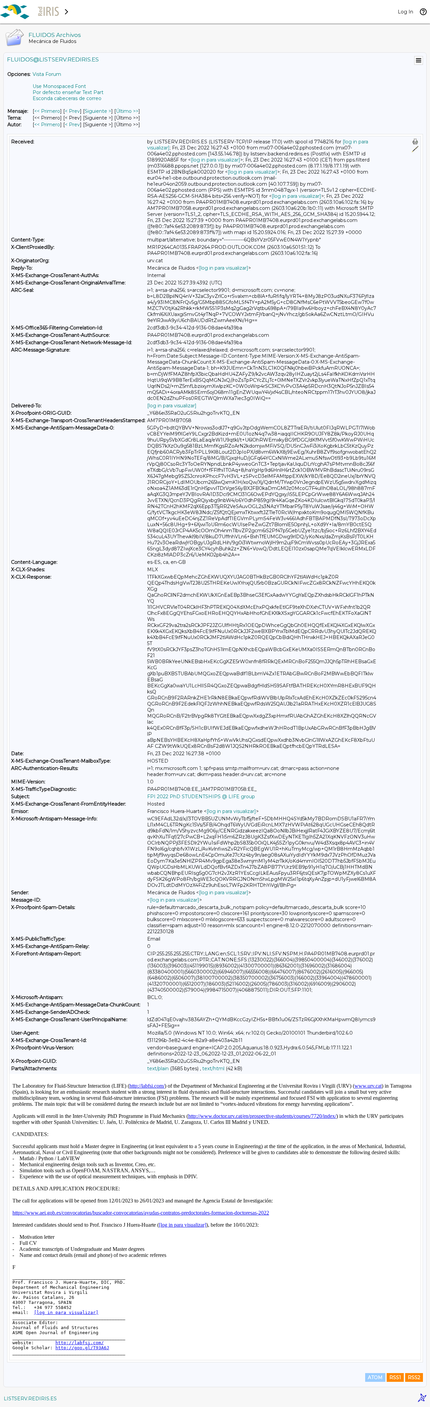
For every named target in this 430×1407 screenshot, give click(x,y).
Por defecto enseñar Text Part (68, 92)
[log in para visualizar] (215, 160)
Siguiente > (98, 111)
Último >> (127, 111)
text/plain (158, 1068)
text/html (213, 1068)
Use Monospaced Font (59, 86)
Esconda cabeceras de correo (67, 98)
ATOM (375, 1377)
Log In (405, 12)
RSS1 (395, 1377)
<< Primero (47, 111)
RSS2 (414, 1377)
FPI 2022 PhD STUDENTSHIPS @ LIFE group (201, 796)
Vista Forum (47, 74)
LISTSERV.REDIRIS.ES (30, 1399)
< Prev (72, 111)
